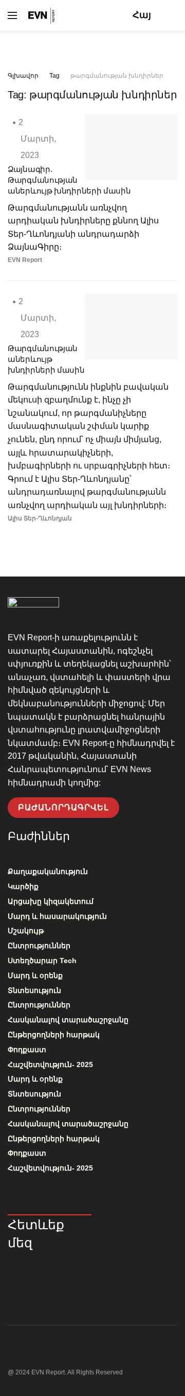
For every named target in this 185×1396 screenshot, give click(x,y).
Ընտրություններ (39, 945)
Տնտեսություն (34, 990)
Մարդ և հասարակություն (57, 916)
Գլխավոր (23, 75)
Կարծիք (23, 886)
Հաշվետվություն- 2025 (50, 1064)
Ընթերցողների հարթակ (54, 1035)
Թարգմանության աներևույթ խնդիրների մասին (46, 359)
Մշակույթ (26, 931)
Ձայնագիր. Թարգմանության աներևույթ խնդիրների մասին (69, 180)
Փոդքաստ (27, 1049)
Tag (54, 75)
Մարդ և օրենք (35, 975)
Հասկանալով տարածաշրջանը (68, 1020)
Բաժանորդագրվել (63, 807)
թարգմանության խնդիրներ (116, 75)
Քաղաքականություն (48, 871)
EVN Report (25, 260)
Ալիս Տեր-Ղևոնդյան (40, 518)
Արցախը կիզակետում (51, 901)
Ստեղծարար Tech (42, 960)
